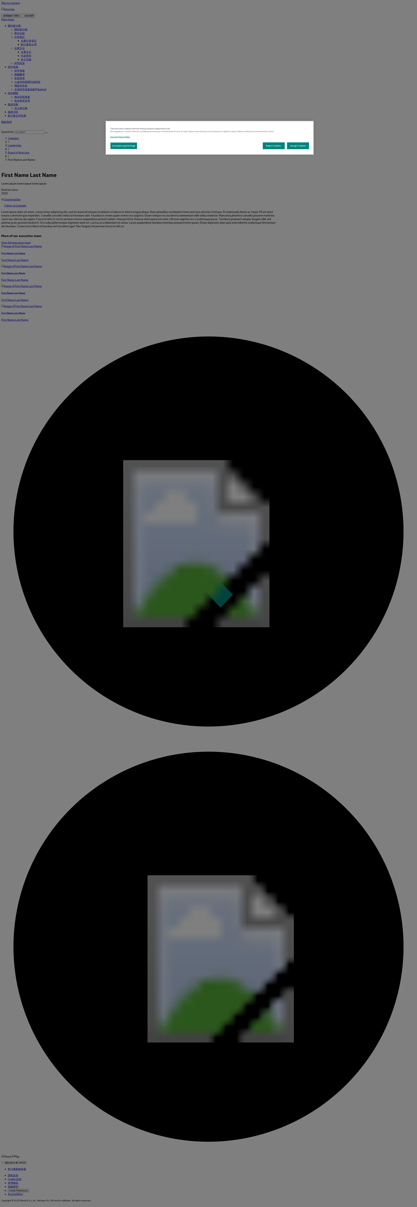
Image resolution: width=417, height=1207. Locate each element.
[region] (209, 138)
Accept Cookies (298, 145)
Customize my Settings (123, 145)
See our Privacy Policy (120, 137)
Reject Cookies (273, 145)
